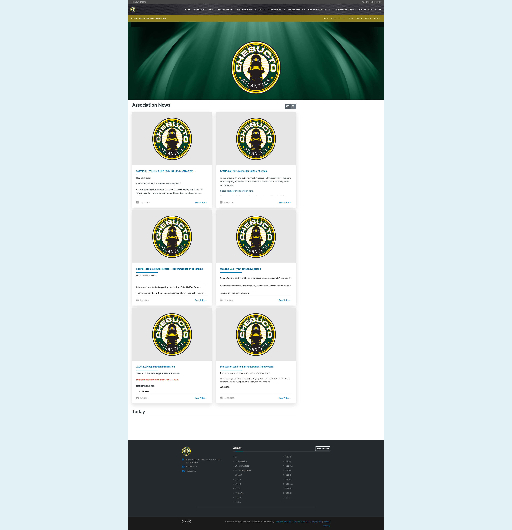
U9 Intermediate (242, 465)
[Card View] (288, 106)
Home (187, 9)
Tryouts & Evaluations (250, 9)
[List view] (293, 106)
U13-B (288, 456)
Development (275, 9)
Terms (326, 521)
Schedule (199, 9)
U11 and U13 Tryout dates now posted (240, 268)
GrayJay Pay (315, 521)
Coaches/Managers (343, 9)
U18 (367, 18)
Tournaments (295, 9)
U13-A (238, 502)
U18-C (288, 493)
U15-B (288, 474)
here (239, 378)
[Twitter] (380, 9)
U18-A (288, 488)
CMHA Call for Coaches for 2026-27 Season (243, 171)
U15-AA (289, 465)
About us (364, 9)
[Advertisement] (340, 127)
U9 (332, 18)
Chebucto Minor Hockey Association (148, 18)
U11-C (238, 488)
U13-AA (238, 497)
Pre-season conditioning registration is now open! (246, 366)
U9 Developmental (243, 470)
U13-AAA (239, 493)
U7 (325, 18)
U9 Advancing (241, 461)
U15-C (288, 479)
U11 (341, 18)
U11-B (238, 484)
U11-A (238, 479)
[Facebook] (375, 9)
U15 (359, 18)
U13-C (288, 461)
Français (366, 2)
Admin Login (376, 2)
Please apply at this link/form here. (236, 190)
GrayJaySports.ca (283, 521)
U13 (350, 18)
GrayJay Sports (139, 2)
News (210, 9)
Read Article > (201, 202)
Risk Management (317, 9)
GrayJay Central (300, 521)
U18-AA (289, 484)
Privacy (326, 525)
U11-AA (238, 474)
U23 (376, 18)
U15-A (288, 470)
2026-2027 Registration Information (155, 366)
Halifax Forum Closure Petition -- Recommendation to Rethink (169, 268)
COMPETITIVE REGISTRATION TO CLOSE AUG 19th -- (165, 171)
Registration (224, 9)
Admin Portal (323, 448)
